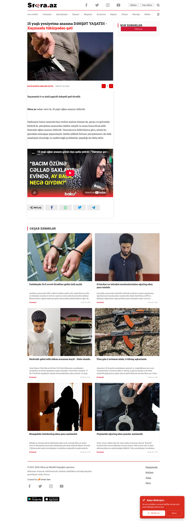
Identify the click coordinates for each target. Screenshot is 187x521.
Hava (148, 482)
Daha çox (138, 29)
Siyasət (75, 14)
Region (113, 14)
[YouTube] (118, 5)
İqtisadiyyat (62, 14)
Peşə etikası (147, 5)
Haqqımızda (151, 467)
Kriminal (101, 14)
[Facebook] (86, 5)
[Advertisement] (138, 44)
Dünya (124, 14)
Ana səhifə (32, 14)
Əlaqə (148, 477)
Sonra (174, 513)
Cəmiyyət (47, 14)
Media (147, 14)
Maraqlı (136, 14)
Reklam (133, 5)
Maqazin (88, 14)
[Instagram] (108, 5)
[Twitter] (97, 5)
